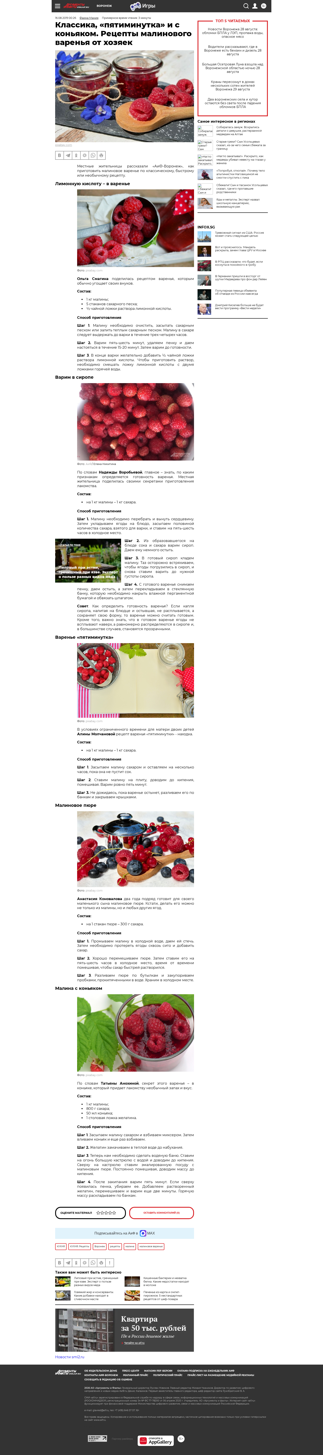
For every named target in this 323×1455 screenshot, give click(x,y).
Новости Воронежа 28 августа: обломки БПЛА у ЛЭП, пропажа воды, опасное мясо (232, 33)
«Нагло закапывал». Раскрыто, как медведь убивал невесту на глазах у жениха (241, 159)
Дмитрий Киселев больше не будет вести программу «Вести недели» (239, 307)
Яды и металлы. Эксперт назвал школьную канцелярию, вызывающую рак (238, 203)
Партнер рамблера (122, 1438)
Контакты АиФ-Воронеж (101, 1375)
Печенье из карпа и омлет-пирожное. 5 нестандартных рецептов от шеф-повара (162, 1295)
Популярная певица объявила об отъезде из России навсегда (236, 292)
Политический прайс (167, 1375)
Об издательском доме (100, 1370)
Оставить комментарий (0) (161, 1212)
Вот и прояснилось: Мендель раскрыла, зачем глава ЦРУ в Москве (240, 249)
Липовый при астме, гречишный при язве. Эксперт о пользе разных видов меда (96, 1281)
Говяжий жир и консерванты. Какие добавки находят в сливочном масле (94, 1295)
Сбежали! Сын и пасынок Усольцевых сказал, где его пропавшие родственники (242, 188)
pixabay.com (63, 145)
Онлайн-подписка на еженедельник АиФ (205, 1370)
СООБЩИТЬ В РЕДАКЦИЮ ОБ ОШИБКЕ (108, 1379)
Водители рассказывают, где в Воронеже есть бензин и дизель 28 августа (232, 50)
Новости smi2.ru (69, 1357)
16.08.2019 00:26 (65, 18)
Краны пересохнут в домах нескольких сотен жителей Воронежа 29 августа (233, 85)
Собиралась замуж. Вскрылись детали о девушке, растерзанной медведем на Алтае (239, 131)
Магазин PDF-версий (158, 1370)
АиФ (89, 464)
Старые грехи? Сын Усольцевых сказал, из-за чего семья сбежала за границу (241, 145)
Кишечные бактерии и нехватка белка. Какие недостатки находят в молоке (166, 1281)
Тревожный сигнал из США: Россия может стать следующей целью (239, 234)
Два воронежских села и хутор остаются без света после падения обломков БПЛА (233, 103)
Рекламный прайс (135, 1375)
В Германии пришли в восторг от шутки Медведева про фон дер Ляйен (241, 278)
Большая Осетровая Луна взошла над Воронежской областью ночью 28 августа (232, 68)
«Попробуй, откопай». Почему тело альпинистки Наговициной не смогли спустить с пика (240, 174)
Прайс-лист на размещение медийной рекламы (220, 1375)
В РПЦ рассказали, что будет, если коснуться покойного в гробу (239, 263)
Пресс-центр (130, 1370)
